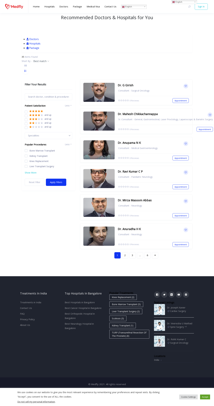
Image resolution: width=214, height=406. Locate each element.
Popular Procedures (35, 144)
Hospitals (49, 6)
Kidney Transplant (38, 156)
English (128, 6)
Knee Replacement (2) (123, 297)
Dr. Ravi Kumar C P (130, 171)
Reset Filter (34, 182)
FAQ (22, 313)
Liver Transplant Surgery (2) (126, 311)
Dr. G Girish (125, 85)
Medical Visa (93, 6)
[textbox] (35, 135)
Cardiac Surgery (178, 311)
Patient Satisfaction (35, 105)
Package (77, 6)
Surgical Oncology (179, 342)
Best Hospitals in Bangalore (80, 302)
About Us (25, 324)
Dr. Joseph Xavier (176, 307)
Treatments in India (30, 302)
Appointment (181, 100)
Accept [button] (205, 396)
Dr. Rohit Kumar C (176, 339)
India (156, 359)
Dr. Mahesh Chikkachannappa (138, 114)
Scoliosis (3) (118, 318)
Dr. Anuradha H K (129, 229)
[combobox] (48, 135)
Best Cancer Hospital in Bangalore (83, 308)
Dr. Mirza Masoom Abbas (135, 200)
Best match (40, 61)
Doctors (63, 6)
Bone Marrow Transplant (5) (126, 304)
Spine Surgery (177, 326)
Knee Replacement (39, 161)
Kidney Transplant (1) (122, 325)
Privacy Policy (27, 319)
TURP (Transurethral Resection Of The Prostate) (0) (129, 334)
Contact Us (110, 6)
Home (36, 6)
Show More (31, 172)
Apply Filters (56, 182)
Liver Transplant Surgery (41, 166)
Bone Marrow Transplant (42, 150)
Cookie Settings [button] (188, 396)
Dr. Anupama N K (129, 143)
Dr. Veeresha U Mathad (179, 323)
